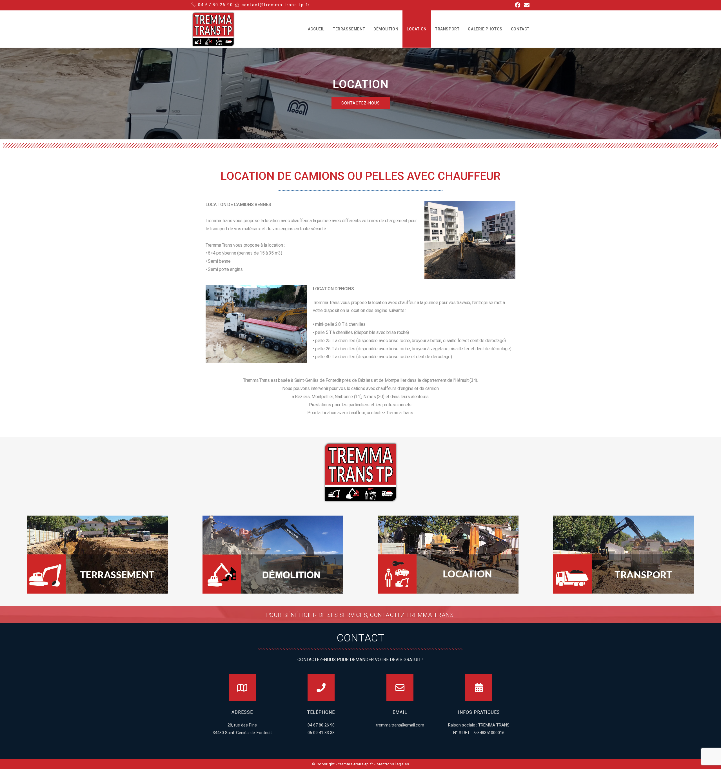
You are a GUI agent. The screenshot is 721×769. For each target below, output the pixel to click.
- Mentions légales (391, 764)
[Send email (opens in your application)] (525, 5)
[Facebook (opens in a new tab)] (517, 5)
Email (400, 712)
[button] (360, 103)
